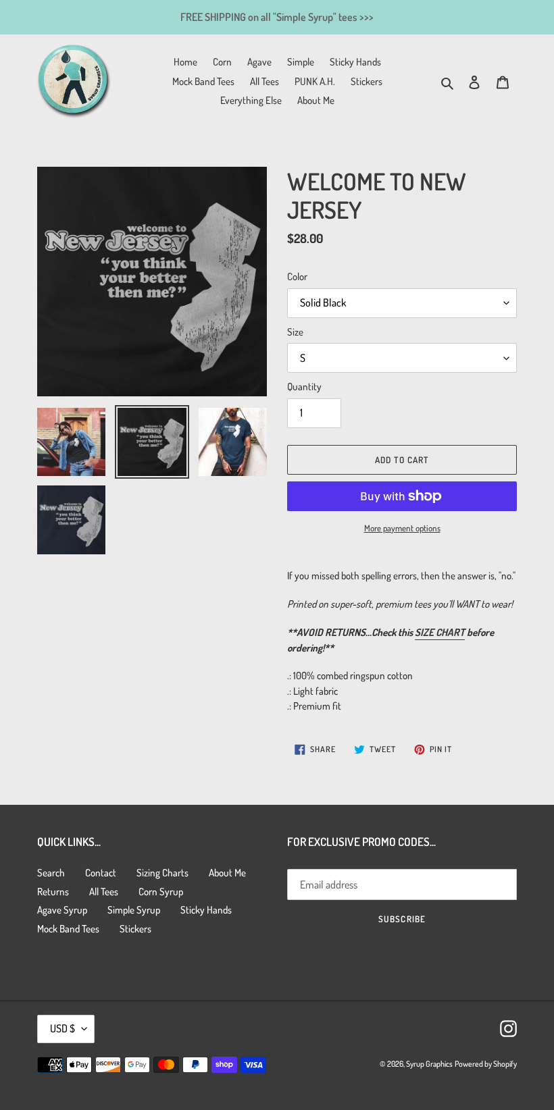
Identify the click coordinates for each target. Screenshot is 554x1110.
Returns (53, 891)
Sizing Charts (162, 872)
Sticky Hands (206, 909)
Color (297, 276)
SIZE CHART (440, 632)
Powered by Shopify (486, 1064)
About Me (227, 872)
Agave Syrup (62, 909)
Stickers (135, 928)
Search (51, 872)
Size (295, 331)
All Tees (103, 891)
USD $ (62, 1028)
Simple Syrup (133, 909)
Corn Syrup (160, 891)
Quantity (304, 386)
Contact (100, 872)
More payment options (402, 528)
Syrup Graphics (429, 1064)
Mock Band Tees (68, 928)
